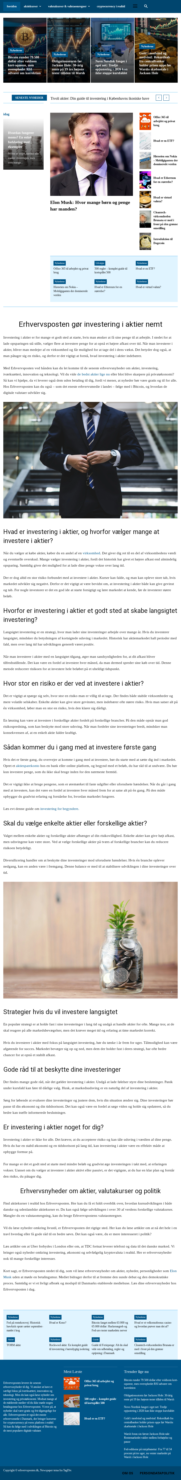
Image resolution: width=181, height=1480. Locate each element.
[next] (166, 98)
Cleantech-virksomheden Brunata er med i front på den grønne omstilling (165, 220)
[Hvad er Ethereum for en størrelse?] (145, 180)
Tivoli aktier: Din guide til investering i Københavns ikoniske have (99, 98)
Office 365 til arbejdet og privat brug (164, 121)
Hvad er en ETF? (163, 140)
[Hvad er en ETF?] (145, 141)
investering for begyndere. (59, 809)
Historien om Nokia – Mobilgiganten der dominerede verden (165, 160)
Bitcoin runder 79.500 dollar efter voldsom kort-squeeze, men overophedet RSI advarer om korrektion (151, 1384)
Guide (96, 1339)
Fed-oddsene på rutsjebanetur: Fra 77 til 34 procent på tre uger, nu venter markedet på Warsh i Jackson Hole (148, 1453)
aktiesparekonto (27, 766)
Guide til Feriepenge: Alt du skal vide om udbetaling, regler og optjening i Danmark (110, 1349)
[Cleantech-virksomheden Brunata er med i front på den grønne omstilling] (145, 219)
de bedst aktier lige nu (93, 374)
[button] (146, 6)
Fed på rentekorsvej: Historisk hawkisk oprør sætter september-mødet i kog (25, 1326)
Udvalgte (100, 263)
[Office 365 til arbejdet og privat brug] (145, 121)
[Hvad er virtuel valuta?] (145, 199)
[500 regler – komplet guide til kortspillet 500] (72, 1400)
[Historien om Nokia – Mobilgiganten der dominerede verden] (145, 160)
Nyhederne (16, 50)
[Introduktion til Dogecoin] (145, 241)
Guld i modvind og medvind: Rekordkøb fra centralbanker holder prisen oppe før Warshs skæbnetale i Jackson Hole (148, 1422)
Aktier (11, 1339)
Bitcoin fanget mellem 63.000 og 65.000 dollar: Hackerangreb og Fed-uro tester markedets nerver (110, 1326)
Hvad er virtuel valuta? (148, 287)
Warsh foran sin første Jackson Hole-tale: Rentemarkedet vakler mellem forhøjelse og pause (148, 1438)
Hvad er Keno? (57, 1322)
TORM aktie (14, 1345)
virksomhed (91, 553)
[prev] (159, 98)
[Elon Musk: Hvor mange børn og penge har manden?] (91, 154)
